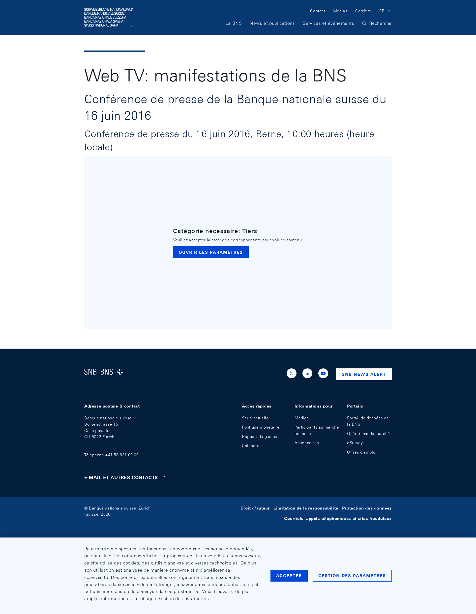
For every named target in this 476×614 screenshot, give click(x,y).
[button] (385, 12)
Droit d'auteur (254, 508)
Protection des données (367, 508)
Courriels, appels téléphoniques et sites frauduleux (338, 518)
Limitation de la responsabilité (305, 508)
